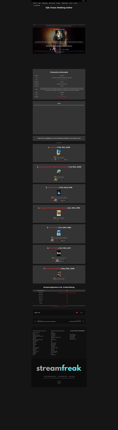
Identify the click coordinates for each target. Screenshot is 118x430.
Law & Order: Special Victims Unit (56, 337)
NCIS (51, 340)
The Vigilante (35, 344)
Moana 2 (34, 333)
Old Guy (34, 346)
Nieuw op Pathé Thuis (73, 339)
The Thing (53, 228)
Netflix (35, 3)
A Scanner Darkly (53, 269)
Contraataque (35, 348)
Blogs (75, 3)
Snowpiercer (53, 346)
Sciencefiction (43, 24)
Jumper (53, 147)
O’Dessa (34, 343)
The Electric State (35, 340)
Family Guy (52, 332)
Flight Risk (34, 338)
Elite (51, 341)
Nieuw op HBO (72, 337)
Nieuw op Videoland (73, 335)
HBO (40, 3)
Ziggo (71, 3)
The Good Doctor (53, 343)
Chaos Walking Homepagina (62, 96)
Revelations (34, 352)
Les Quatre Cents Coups (75, 321)
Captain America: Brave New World (38, 336)
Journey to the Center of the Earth (53, 167)
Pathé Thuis (52, 3)
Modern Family (53, 344)
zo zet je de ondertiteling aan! (62, 305)
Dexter (52, 353)
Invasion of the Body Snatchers (53, 208)
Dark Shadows (53, 354)
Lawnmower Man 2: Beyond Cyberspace (46, 321)
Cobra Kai (52, 348)
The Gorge (34, 337)
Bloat (33, 354)
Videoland (45, 3)
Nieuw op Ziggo (72, 336)
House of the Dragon (54, 351)
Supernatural (53, 336)
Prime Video (65, 3)
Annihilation (53, 187)
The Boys (52, 338)
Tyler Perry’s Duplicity (36, 347)
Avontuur (39, 24)
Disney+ (58, 3)
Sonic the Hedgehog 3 (36, 332)
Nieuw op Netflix (72, 334)
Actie (36, 24)
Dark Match (34, 353)
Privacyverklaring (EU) (50, 376)
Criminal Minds (53, 345)
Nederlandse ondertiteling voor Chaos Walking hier (59, 306)
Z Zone (34, 345)
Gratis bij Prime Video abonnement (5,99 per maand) (67, 292)
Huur (67, 294)
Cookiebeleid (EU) (62, 376)
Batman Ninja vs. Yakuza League (38, 339)
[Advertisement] (59, 16)
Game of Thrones (53, 339)
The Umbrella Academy (54, 347)
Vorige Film (39, 320)
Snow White (34, 341)
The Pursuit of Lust (35, 351)
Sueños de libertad (54, 352)
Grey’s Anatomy (53, 333)
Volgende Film (78, 320)
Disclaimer (72, 376)
